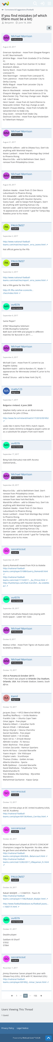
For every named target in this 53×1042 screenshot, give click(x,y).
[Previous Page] (12, 996)
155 (35, 995)
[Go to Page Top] (48, 1038)
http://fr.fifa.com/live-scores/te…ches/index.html (18, 291)
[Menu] (49, 3)
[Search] (35, 3)
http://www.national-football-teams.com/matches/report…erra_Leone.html (24, 243)
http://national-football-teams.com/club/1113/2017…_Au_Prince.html (24, 578)
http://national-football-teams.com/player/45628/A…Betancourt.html (24, 854)
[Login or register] (42, 3)
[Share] (49, 28)
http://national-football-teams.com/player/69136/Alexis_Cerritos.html (24, 815)
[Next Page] (41, 996)
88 (25, 995)
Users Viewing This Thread (17, 1009)
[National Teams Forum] (5, 3)
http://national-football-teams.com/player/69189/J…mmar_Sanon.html (24, 980)
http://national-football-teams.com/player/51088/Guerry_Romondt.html (25, 570)
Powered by (26, 1038)
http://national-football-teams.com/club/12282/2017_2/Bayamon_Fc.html (26, 860)
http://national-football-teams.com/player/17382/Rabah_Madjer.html (24, 897)
